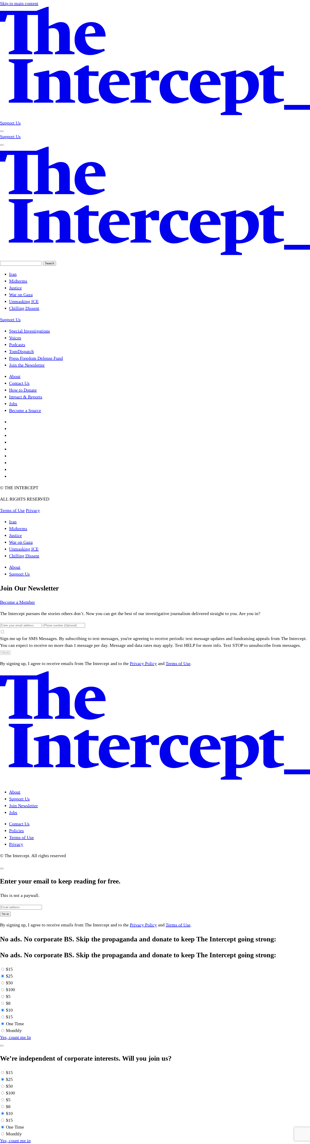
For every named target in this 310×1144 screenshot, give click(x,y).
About (14, 567)
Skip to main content (19, 3)
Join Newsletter (23, 805)
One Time (15, 1023)
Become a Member (17, 602)
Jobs (13, 812)
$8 (8, 1003)
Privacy (16, 844)
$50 (9, 982)
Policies (16, 830)
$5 (8, 996)
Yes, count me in (15, 1140)
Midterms (18, 528)
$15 (9, 969)
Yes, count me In (15, 1037)
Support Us (10, 122)
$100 (10, 989)
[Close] (2, 1045)
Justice (15, 535)
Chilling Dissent (24, 555)
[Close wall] (2, 868)
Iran (13, 521)
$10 (9, 1010)
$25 (9, 975)
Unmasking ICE (24, 548)
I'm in (5, 652)
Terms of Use (178, 663)
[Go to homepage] (155, 116)
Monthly (14, 1030)
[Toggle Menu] (2, 131)
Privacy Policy (143, 663)
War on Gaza (21, 542)
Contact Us (19, 823)
